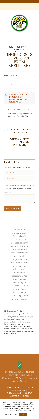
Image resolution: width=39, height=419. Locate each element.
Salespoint (14, 396)
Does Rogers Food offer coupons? (20, 131)
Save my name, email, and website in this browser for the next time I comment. (20, 186)
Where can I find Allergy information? (19, 142)
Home (8, 387)
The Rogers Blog (14, 393)
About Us (19, 387)
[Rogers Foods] (19, 23)
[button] (20, 98)
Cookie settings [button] (10, 414)
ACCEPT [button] (23, 414)
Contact (28, 393)
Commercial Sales (19, 390)
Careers (26, 396)
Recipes (30, 387)
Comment (7, 193)
